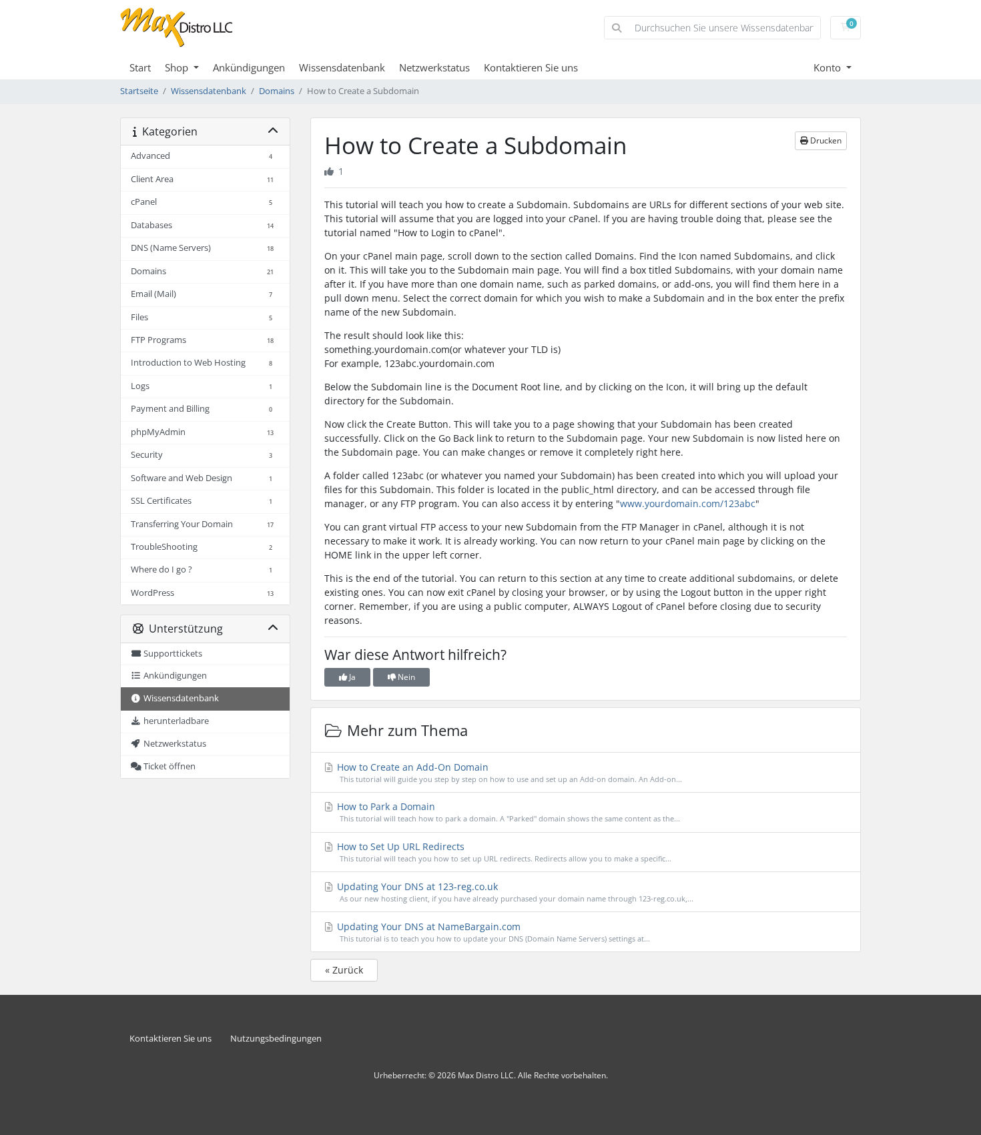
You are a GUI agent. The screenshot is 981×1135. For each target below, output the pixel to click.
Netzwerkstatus (434, 67)
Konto (828, 67)
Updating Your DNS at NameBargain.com (492, 931)
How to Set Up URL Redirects (502, 851)
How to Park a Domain (507, 811)
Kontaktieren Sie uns (531, 67)
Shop (178, 67)
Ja (351, 677)
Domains (276, 91)
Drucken (825, 140)
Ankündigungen (249, 67)
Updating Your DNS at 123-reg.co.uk (513, 891)
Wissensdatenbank (342, 67)
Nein (405, 677)
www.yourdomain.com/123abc (687, 503)
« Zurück (344, 970)
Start (140, 67)
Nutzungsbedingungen (276, 1038)
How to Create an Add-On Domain (508, 772)
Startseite (139, 91)
